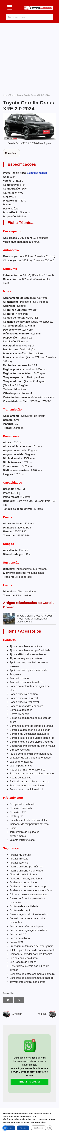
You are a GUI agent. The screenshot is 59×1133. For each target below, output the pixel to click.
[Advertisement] (29, 57)
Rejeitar (23, 1128)
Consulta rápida (37, 172)
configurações (38, 1122)
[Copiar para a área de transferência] (19, 1000)
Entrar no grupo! (29, 1081)
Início (5, 95)
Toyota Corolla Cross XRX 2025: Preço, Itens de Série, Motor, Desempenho (35, 618)
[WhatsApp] (8, 1000)
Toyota (12, 95)
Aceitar (9, 1128)
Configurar (38, 1128)
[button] (10, 7)
